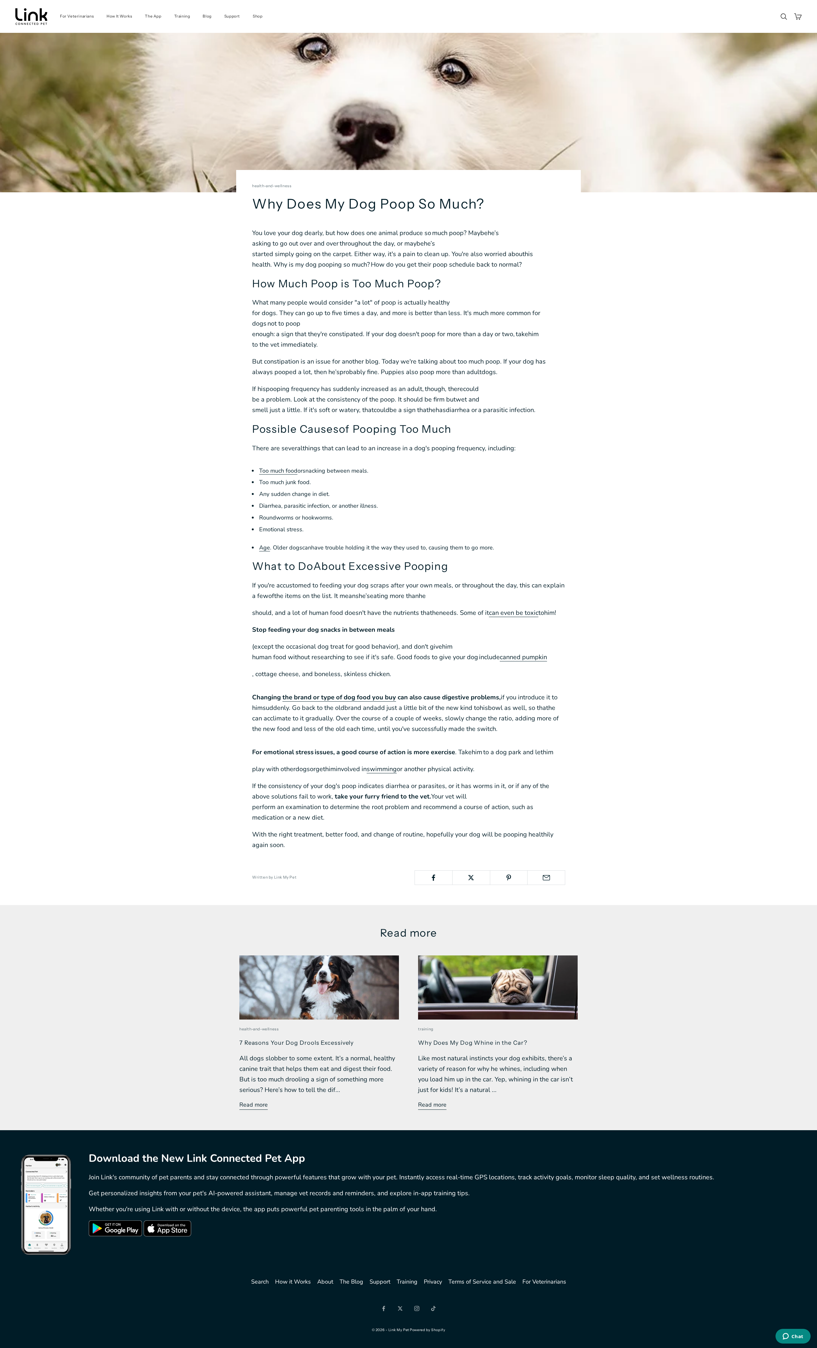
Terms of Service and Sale (482, 1281)
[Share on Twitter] (471, 878)
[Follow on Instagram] (417, 1308)
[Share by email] (546, 878)
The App (153, 16)
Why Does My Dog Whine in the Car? (472, 1042)
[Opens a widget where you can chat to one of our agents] (793, 1337)
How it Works (293, 1281)
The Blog (351, 1281)
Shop (257, 16)
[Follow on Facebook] (383, 1308)
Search (260, 1281)
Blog (207, 16)
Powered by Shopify (427, 1330)
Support (232, 16)
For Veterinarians (77, 16)
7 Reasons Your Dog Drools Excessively (296, 1042)
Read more (253, 1105)
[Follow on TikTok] (433, 1308)
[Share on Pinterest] (509, 878)
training (425, 1029)
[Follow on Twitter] (400, 1308)
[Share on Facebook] (433, 878)
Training (182, 16)
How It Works (119, 16)
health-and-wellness (271, 185)
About (325, 1281)
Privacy (433, 1281)
